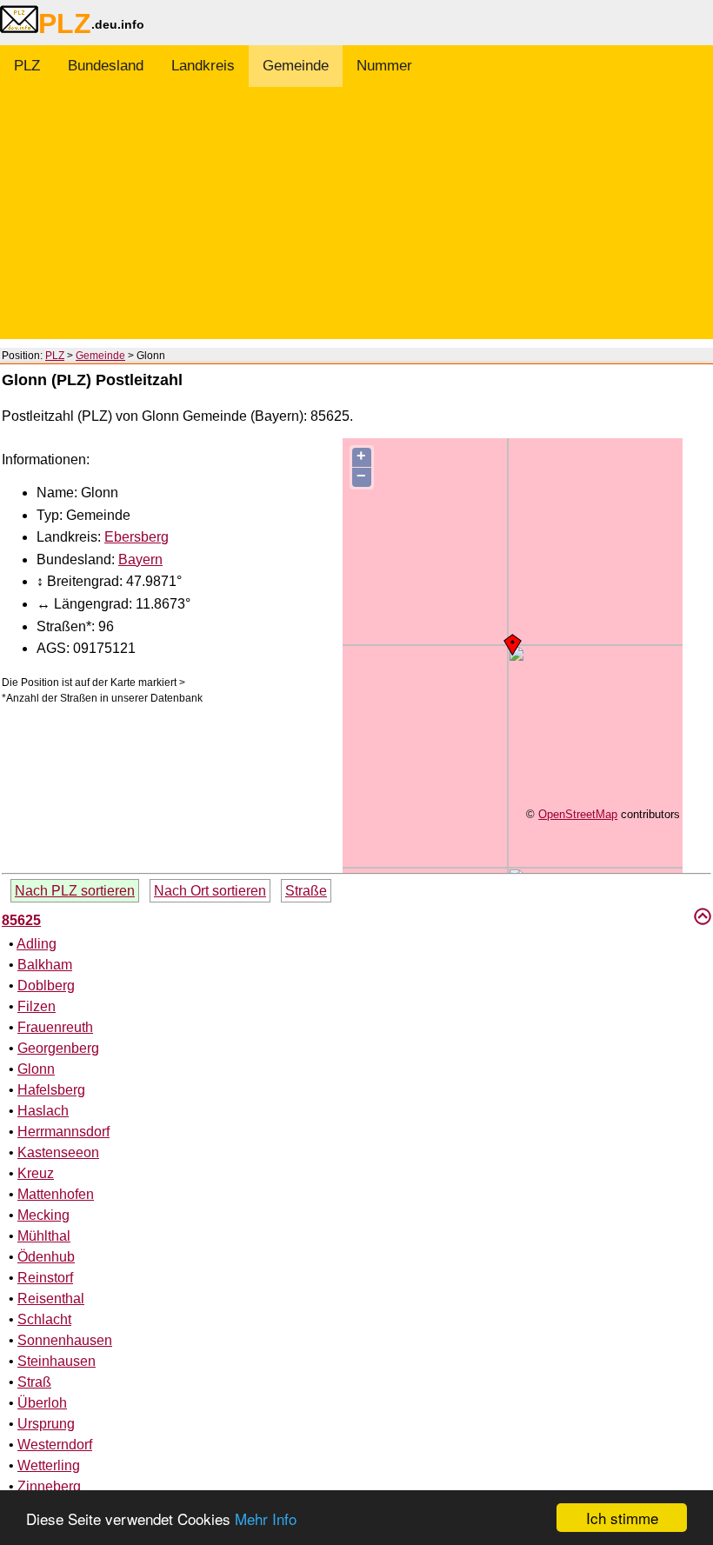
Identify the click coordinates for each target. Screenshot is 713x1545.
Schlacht (44, 1319)
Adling (37, 943)
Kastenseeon (58, 1152)
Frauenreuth (55, 1027)
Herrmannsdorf (63, 1131)
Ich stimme (622, 1517)
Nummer (384, 65)
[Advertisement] (356, 217)
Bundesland (105, 65)
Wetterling (48, 1465)
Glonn (36, 1069)
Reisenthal (50, 1298)
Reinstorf (45, 1277)
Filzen (36, 1006)
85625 (21, 920)
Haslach (43, 1110)
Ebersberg (136, 536)
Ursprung (46, 1423)
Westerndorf (54, 1444)
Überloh (42, 1402)
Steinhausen (56, 1361)
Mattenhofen (55, 1194)
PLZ (27, 65)
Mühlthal (43, 1236)
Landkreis (203, 65)
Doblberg (46, 985)
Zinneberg (49, 1486)
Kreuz (35, 1173)
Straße (306, 890)
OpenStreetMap (577, 814)
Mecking (43, 1215)
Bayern (140, 559)
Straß (34, 1382)
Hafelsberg (51, 1089)
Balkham (44, 964)
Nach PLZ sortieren (75, 890)
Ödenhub (46, 1256)
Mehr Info (266, 1518)
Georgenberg (58, 1048)
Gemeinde (296, 65)
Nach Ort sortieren (210, 890)
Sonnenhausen (64, 1340)
